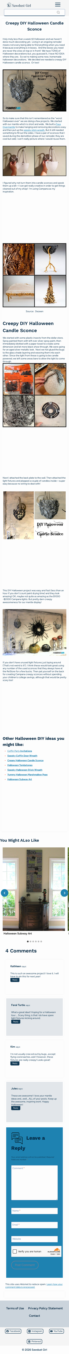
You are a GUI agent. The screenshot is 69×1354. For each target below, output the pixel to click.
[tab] (28, 941)
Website (16, 1238)
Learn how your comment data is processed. (34, 1286)
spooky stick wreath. (34, 130)
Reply (14, 980)
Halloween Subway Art (19, 779)
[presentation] (34, 889)
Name (16, 1210)
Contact (34, 1316)
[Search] (58, 12)
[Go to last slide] (4, 893)
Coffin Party (19, 751)
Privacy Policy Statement (45, 1308)
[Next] (64, 893)
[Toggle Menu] (58, 4)
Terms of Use (15, 1308)
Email (16, 1224)
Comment (18, 1168)
